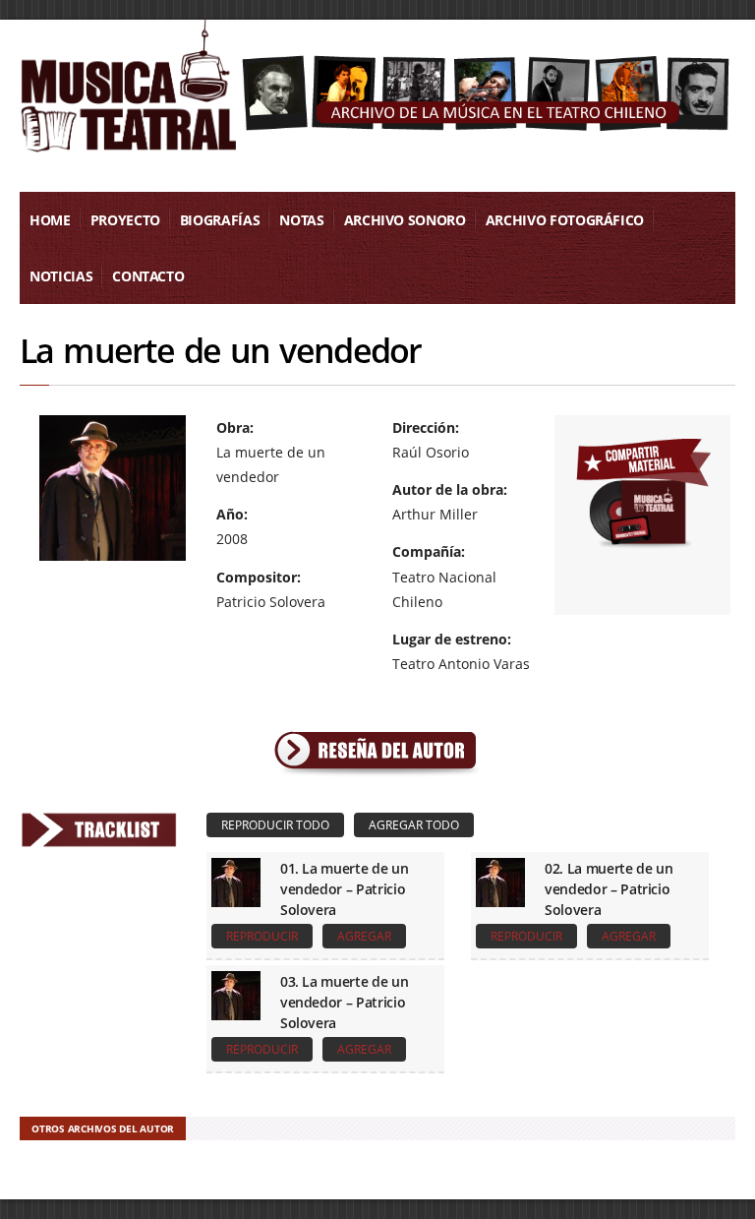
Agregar (364, 936)
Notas (301, 220)
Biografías (220, 220)
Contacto (148, 276)
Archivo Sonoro (405, 220)
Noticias (60, 276)
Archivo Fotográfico (565, 220)
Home (50, 220)
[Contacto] (643, 491)
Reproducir (262, 936)
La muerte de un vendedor (221, 350)
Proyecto (125, 220)
